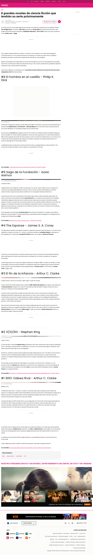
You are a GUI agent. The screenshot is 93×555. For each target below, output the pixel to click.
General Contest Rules (70, 545)
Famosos (48, 1)
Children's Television (80, 545)
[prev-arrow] (0, 496)
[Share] (59, 21)
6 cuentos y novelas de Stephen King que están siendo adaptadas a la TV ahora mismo (34, 373)
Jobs (75, 536)
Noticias (36, 1)
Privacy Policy (66, 533)
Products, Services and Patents (58, 542)
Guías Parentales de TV (63, 539)
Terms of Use (82, 533)
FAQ (56, 539)
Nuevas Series (10, 456)
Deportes (54, 1)
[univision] (4, 5)
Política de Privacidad (57, 533)
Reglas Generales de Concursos (56, 545)
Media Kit (52, 539)
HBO (2, 9)
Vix (31, 1)
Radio (59, 1)
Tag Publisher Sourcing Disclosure (77, 539)
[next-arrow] (91, 496)
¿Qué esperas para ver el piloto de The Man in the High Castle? (27, 167)
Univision (9, 20)
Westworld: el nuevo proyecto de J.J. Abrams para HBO (25, 220)
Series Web (19, 456)
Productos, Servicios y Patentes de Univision (75, 542)
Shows (42, 1)
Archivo (71, 536)
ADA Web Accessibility (63, 536)
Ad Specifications (81, 536)
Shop (64, 1)
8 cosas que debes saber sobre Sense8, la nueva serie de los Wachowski (30, 448)
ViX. (25, 456)
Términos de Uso (74, 533)
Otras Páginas (27, 523)
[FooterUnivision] (12, 523)
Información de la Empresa (51, 536)
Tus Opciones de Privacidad (79, 548)
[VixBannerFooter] (46, 517)
